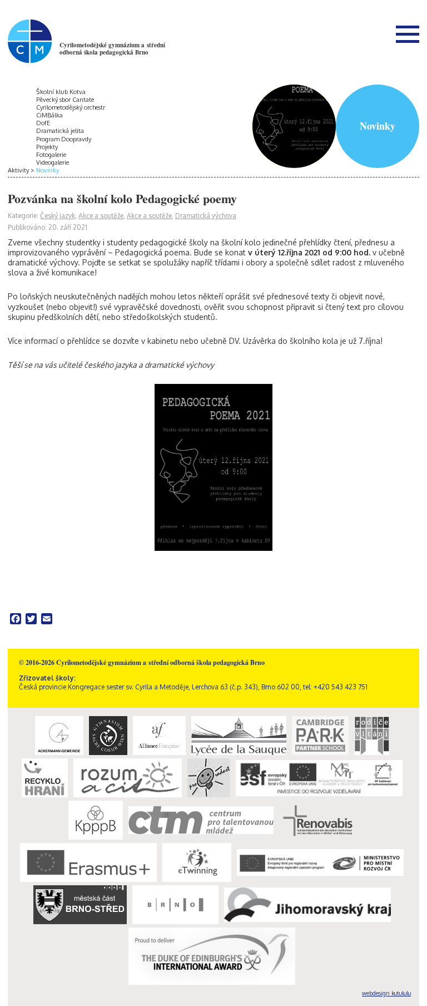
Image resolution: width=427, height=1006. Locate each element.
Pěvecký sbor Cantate (65, 99)
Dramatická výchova (205, 215)
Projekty (47, 147)
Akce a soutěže (100, 215)
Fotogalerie (51, 155)
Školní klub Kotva (61, 92)
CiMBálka (49, 115)
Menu (407, 34)
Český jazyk (57, 215)
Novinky (47, 170)
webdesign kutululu (386, 993)
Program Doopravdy (63, 139)
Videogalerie (52, 162)
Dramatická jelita (60, 131)
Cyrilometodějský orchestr (70, 107)
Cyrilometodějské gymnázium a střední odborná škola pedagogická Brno (112, 49)
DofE (43, 123)
